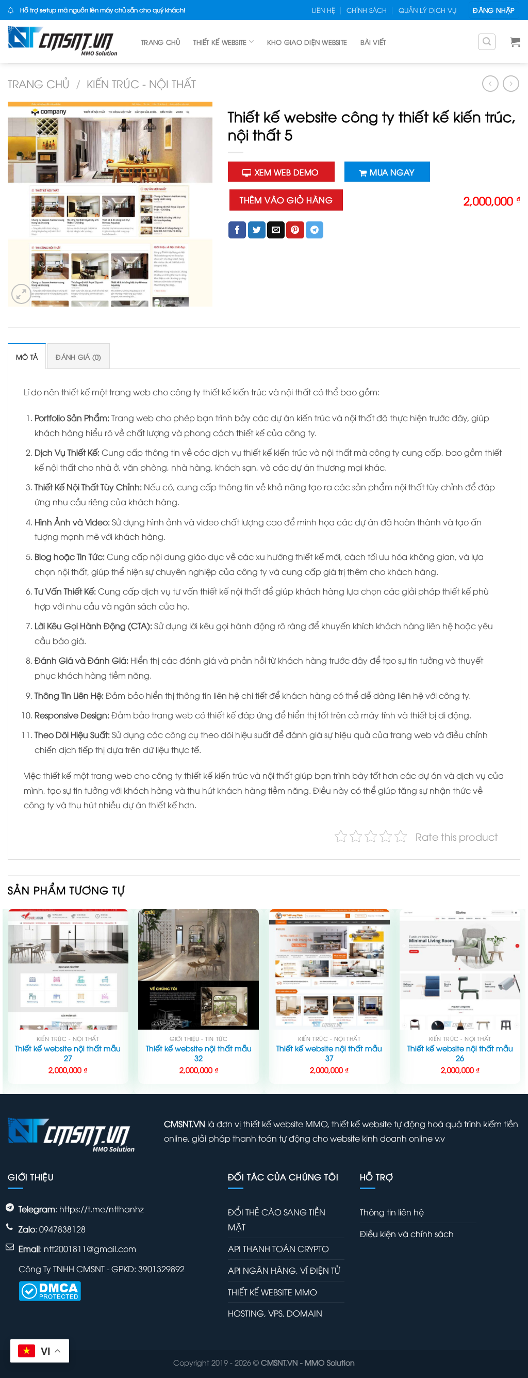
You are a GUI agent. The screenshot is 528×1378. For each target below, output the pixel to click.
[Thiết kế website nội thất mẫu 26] (460, 969)
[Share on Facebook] (237, 230)
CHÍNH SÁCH (366, 9)
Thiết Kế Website (219, 41)
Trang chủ (160, 41)
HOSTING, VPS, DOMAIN (275, 1313)
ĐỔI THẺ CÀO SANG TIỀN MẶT (276, 1219)
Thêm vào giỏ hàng (286, 199)
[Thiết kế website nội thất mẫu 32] (198, 969)
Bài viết (373, 41)
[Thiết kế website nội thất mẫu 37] (329, 969)
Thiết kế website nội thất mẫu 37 (329, 1053)
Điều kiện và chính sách (407, 1233)
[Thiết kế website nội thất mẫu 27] (68, 969)
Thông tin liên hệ (392, 1211)
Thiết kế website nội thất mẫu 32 (199, 1053)
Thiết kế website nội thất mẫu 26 (460, 1053)
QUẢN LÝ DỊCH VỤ (427, 9)
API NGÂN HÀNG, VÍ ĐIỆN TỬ (284, 1270)
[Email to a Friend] (276, 230)
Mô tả (27, 356)
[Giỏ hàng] (515, 41)
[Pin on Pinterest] (295, 230)
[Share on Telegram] (314, 230)
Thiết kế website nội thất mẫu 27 (68, 1053)
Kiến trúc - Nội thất (141, 83)
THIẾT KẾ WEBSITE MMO (272, 1291)
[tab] (27, 356)
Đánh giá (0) (78, 356)
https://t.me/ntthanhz (101, 1208)
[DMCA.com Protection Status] (50, 1289)
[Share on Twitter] (257, 230)
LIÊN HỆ (323, 9)
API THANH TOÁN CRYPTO (278, 1248)
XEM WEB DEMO (287, 171)
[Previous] (8, 1000)
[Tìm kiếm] (487, 42)
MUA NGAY (392, 171)
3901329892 (161, 1268)
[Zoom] (21, 294)
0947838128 (62, 1229)
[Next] (519, 1000)
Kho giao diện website (307, 41)
